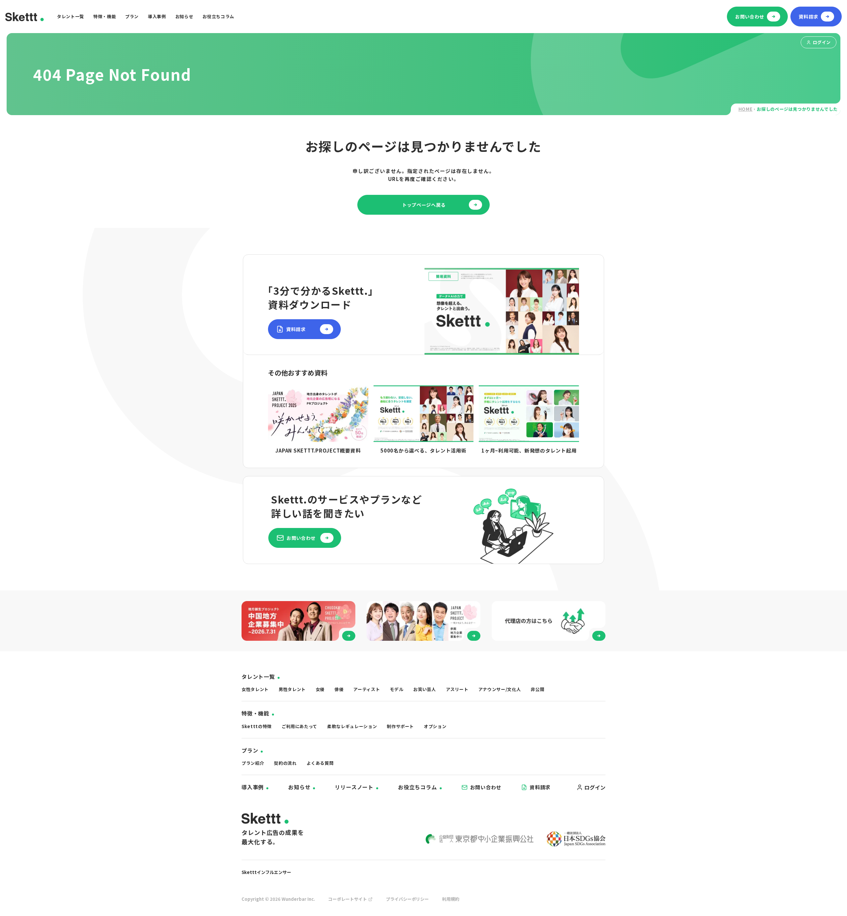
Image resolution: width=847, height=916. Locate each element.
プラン (132, 16)
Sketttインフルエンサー (266, 872)
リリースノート (354, 787)
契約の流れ (285, 763)
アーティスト (366, 689)
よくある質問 (320, 763)
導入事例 (157, 16)
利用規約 (450, 899)
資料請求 (540, 787)
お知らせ (184, 16)
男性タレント (292, 689)
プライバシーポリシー (407, 899)
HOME (745, 109)
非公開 (537, 689)
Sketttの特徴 (257, 726)
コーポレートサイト (347, 899)
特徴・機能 (104, 16)
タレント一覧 (70, 16)
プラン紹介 (253, 763)
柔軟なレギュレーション (352, 726)
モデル (396, 689)
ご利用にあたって (299, 726)
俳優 (338, 689)
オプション (435, 726)
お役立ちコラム (218, 16)
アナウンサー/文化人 (499, 689)
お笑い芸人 (424, 689)
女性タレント (255, 689)
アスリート (457, 689)
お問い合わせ (486, 787)
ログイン (822, 42)
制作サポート (400, 726)
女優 (320, 689)
